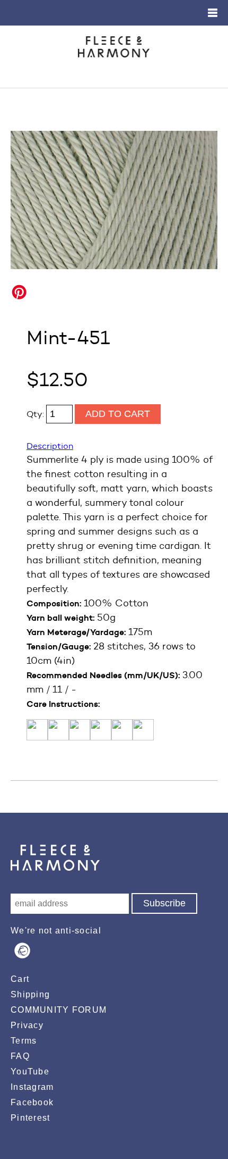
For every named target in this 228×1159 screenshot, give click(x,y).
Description (50, 446)
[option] (114, 200)
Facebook (32, 1102)
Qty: (36, 414)
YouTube (30, 1071)
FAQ (20, 1056)
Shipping (30, 994)
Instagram (32, 1086)
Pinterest (30, 1117)
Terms (24, 1040)
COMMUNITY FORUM (59, 1009)
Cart (20, 978)
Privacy (27, 1025)
